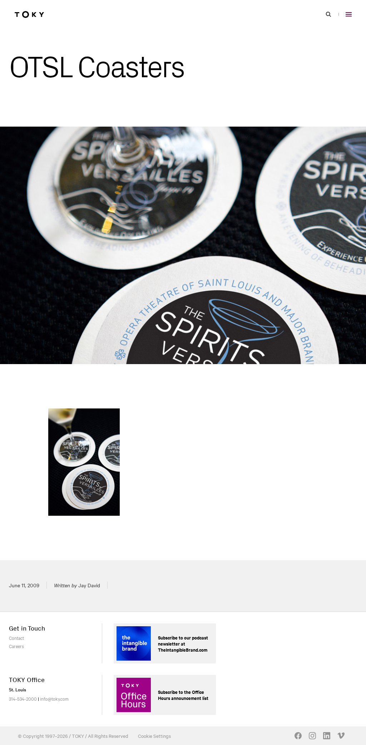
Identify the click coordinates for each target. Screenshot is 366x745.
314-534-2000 (23, 698)
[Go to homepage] (29, 14)
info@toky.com (54, 698)
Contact (16, 637)
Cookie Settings (154, 735)
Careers (16, 646)
